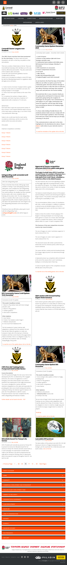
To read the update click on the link (45, 416)
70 (25, 464)
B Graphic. (45, 560)
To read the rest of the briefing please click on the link (49, 271)
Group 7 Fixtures (6, 156)
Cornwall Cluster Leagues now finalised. (13, 49)
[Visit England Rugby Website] (59, 10)
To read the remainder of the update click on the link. (50, 131)
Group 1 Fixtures (6, 133)
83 (37, 464)
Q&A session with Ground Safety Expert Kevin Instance (47, 297)
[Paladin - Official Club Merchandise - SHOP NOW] (49, 559)
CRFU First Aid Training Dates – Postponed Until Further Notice (13, 368)
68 (18, 464)
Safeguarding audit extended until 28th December (15, 176)
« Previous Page (7, 464)
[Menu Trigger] (5, 2)
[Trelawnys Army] (60, 14)
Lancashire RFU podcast (44, 439)
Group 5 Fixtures (6, 148)
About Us (7, 557)
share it (38, 126)
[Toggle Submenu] (62, 475)
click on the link (47, 449)
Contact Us (13, 557)
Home (3, 557)
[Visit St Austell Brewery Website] (24, 15)
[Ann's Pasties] (31, 14)
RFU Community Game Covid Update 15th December (15, 294)
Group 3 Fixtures (6, 140)
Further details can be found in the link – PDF (13, 399)
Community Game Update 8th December (46, 365)
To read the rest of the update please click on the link (16, 344)
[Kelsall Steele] (48, 13)
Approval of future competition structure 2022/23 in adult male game (49, 167)
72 (32, 464)
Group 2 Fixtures (6, 136)
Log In (18, 557)
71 (29, 464)
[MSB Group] (37, 15)
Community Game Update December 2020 (49, 47)
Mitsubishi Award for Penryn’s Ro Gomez (14, 440)
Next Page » (43, 464)
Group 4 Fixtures (6, 144)
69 (22, 464)
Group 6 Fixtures (6, 152)
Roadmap (38, 412)
